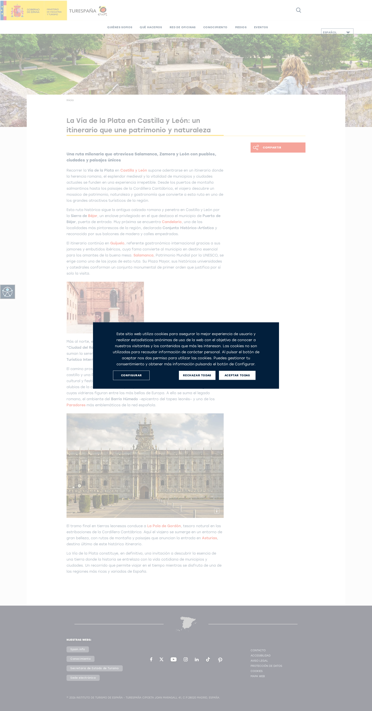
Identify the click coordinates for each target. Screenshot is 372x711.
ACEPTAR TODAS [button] (237, 375)
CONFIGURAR (131, 375)
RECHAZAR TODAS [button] (197, 375)
